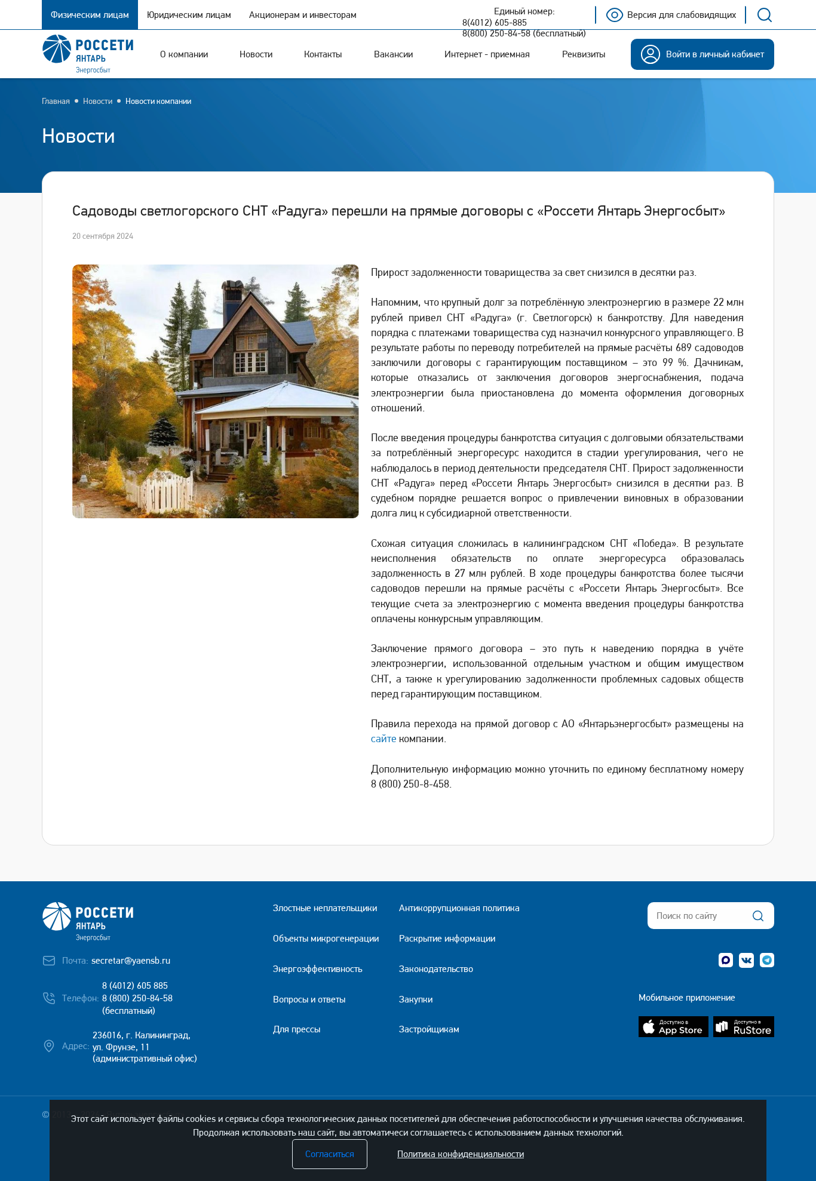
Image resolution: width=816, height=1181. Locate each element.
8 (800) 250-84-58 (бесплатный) (137, 1004)
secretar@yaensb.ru (130, 960)
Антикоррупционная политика (459, 908)
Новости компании (158, 101)
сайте (384, 738)
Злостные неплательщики (325, 908)
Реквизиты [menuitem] (583, 54)
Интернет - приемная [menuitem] (487, 54)
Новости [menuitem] (256, 54)
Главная (56, 101)
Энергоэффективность (317, 968)
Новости (97, 101)
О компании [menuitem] (184, 54)
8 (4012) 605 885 (135, 985)
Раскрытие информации (447, 938)
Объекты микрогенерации (326, 938)
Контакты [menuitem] (323, 54)
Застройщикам (429, 1029)
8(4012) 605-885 (494, 22)
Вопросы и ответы (309, 999)
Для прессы (296, 1029)
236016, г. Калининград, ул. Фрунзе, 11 (142, 1041)
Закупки (415, 999)
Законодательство (436, 968)
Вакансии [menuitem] (393, 54)
